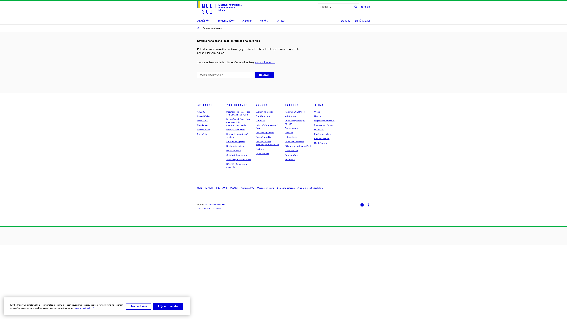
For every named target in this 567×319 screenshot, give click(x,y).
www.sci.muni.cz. (265, 62)
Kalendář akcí (203, 116)
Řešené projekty (263, 137)
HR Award (319, 129)
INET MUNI (221, 188)
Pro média (202, 134)
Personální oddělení (294, 141)
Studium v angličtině (235, 141)
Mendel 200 (202, 120)
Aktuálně (204, 105)
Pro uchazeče (237, 105)
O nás (319, 105)
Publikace (260, 120)
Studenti (345, 20)
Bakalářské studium (235, 129)
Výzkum (261, 105)
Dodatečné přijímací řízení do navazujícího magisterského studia (238, 122)
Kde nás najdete (321, 138)
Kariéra (291, 105)
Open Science (262, 153)
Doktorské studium (235, 146)
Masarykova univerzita (215, 205)
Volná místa (290, 116)
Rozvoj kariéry (291, 128)
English (365, 6)
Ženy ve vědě (291, 155)
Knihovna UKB (247, 188)
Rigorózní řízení (233, 150)
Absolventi (290, 159)
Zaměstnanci (362, 20)
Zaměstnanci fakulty (323, 125)
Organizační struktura (324, 120)
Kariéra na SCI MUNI (295, 112)
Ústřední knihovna (265, 188)
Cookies (217, 208)
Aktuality (201, 112)
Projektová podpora (265, 132)
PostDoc (260, 149)
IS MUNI (209, 188)
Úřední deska (320, 143)
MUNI (199, 188)
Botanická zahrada (286, 188)
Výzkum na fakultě (264, 112)
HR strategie (291, 137)
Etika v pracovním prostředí (298, 146)
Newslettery (202, 125)
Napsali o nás (203, 129)
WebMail (234, 188)
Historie (317, 116)
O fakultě (289, 132)
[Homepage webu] (219, 7)
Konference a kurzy (323, 134)
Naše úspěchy (291, 150)
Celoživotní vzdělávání (236, 155)
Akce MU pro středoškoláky (239, 159)
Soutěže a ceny (263, 116)
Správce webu (203, 208)
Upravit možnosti (82, 308)
